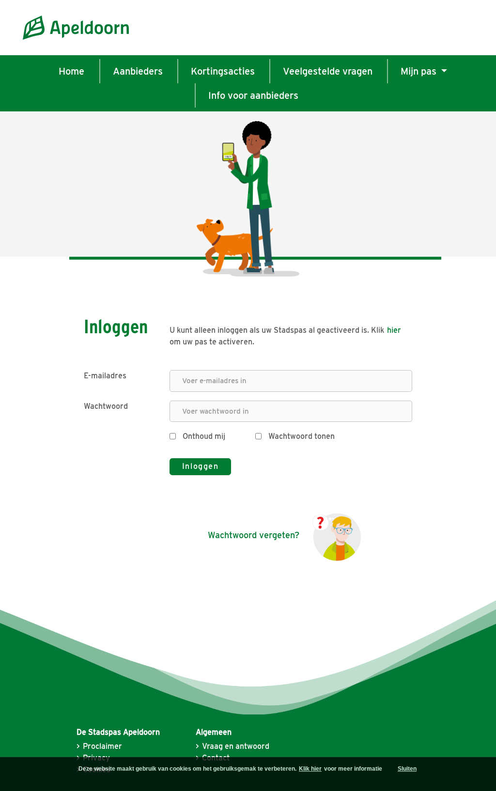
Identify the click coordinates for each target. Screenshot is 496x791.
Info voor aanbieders (253, 95)
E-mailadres (105, 375)
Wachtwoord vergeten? (253, 535)
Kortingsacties (223, 71)
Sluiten (407, 768)
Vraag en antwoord (235, 746)
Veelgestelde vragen (327, 71)
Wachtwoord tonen (300, 436)
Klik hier (310, 768)
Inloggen (200, 466)
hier (394, 330)
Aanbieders (138, 71)
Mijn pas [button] (425, 71)
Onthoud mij (203, 436)
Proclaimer (102, 746)
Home (71, 71)
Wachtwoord (106, 406)
